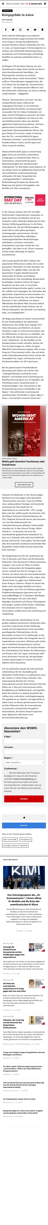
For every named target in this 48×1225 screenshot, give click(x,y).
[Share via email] (35, 29)
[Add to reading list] (42, 29)
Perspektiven (26, 839)
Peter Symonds (7, 20)
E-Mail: (7, 737)
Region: (8, 758)
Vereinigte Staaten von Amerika (15, 846)
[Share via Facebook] (5, 29)
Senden (24, 799)
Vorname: (8, 747)
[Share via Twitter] (13, 29)
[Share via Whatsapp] (20, 29)
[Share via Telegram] (27, 29)
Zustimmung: (10, 769)
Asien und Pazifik (9, 839)
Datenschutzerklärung (23, 779)
